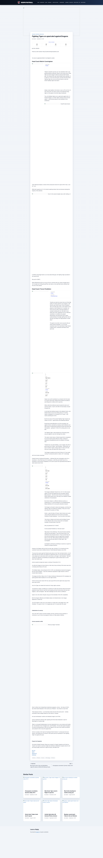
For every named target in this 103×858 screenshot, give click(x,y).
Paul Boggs (48, 757)
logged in (38, 832)
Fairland (33, 34)
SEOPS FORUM (83, 2)
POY (79, 2)
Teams (46, 2)
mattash (34, 38)
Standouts (71, 2)
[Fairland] (69, 42)
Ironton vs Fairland (51, 42)
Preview (53, 757)
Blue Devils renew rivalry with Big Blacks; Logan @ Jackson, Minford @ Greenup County (40, 765)
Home (38, 2)
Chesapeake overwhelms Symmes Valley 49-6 (63, 764)
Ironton (37, 34)
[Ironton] (34, 42)
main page (42, 34)
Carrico (33, 757)
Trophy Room (76, 2)
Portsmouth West (54, 296)
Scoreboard (42, 2)
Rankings (67, 2)
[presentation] (32, 782)
